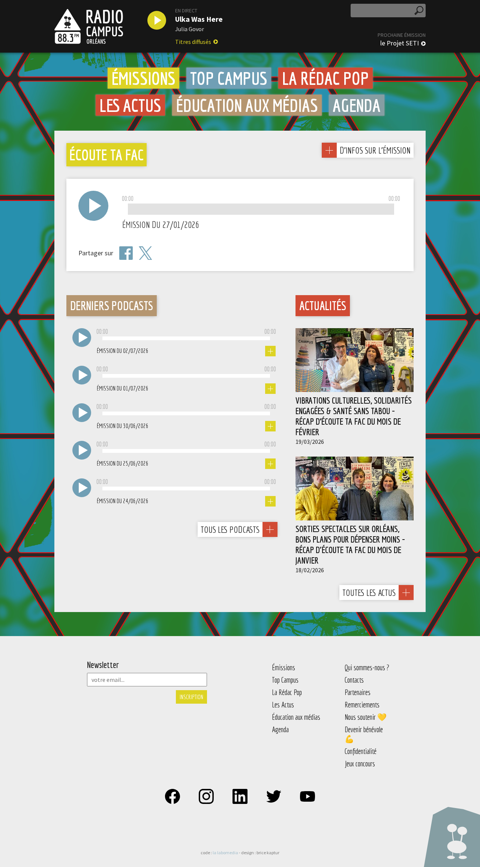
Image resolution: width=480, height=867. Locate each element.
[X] (145, 253)
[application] (261, 209)
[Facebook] (126, 253)
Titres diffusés (193, 42)
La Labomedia (225, 852)
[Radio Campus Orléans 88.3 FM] (88, 26)
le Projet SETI (399, 43)
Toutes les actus (369, 592)
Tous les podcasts (230, 529)
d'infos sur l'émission (375, 150)
